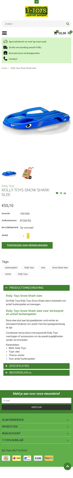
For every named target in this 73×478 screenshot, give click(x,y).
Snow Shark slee (60, 267)
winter (8, 274)
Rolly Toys (8, 186)
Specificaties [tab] (19, 366)
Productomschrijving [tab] (26, 287)
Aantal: (5, 235)
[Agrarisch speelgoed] (36, 11)
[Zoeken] (67, 23)
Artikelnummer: (9, 220)
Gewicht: (6, 213)
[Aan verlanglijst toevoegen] (57, 193)
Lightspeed (7, 474)
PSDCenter (46, 471)
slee (43, 267)
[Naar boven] (67, 466)
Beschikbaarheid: (10, 227)
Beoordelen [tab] (20, 372)
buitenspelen (11, 267)
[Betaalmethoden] (6, 458)
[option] (9, 173)
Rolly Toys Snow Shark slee (23, 68)
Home (4, 68)
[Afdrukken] (64, 193)
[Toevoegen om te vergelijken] (60, 193)
